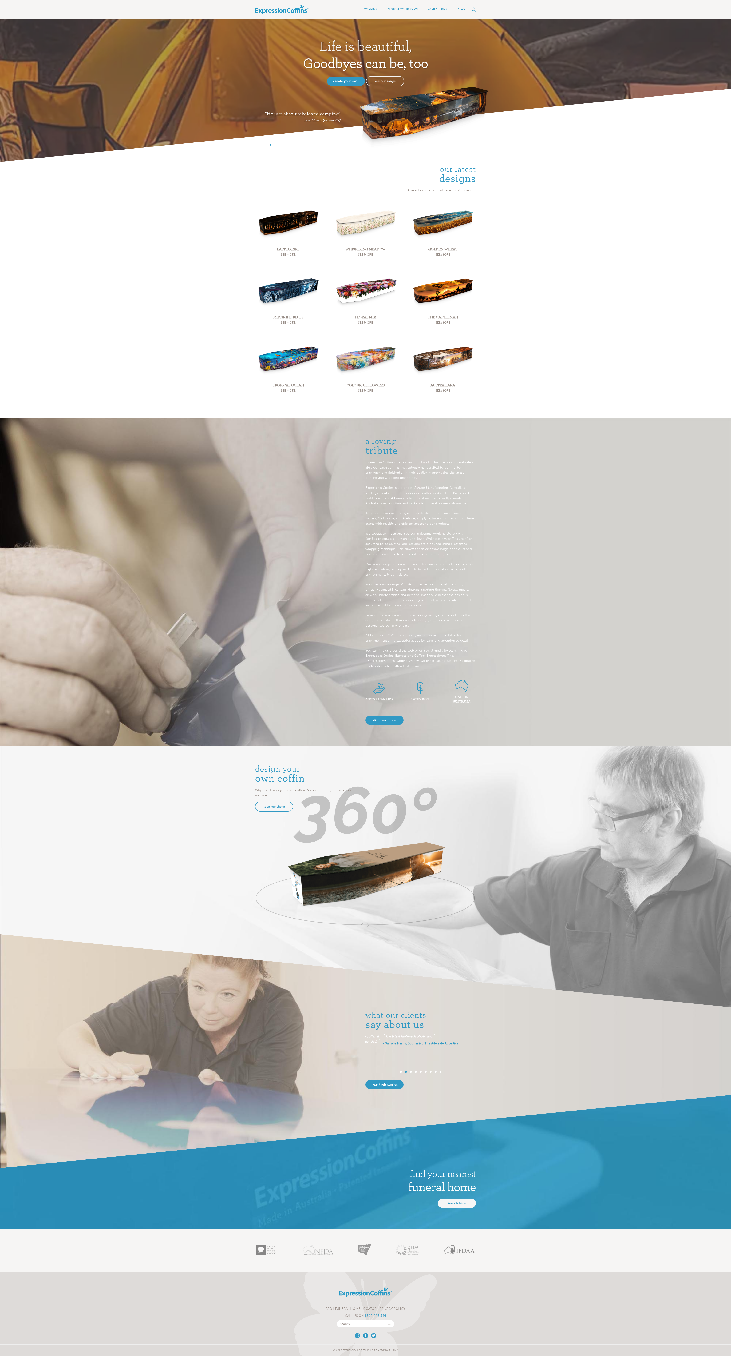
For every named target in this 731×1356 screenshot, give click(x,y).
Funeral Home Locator (356, 1308)
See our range (385, 81)
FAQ (329, 1308)
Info (461, 9)
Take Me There (274, 806)
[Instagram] (357, 1335)
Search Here (457, 1203)
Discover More (384, 720)
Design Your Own (402, 9)
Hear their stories (384, 1084)
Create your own (346, 81)
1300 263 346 (375, 1316)
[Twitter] (373, 1335)
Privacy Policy (392, 1308)
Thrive (393, 1350)
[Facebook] (365, 1335)
